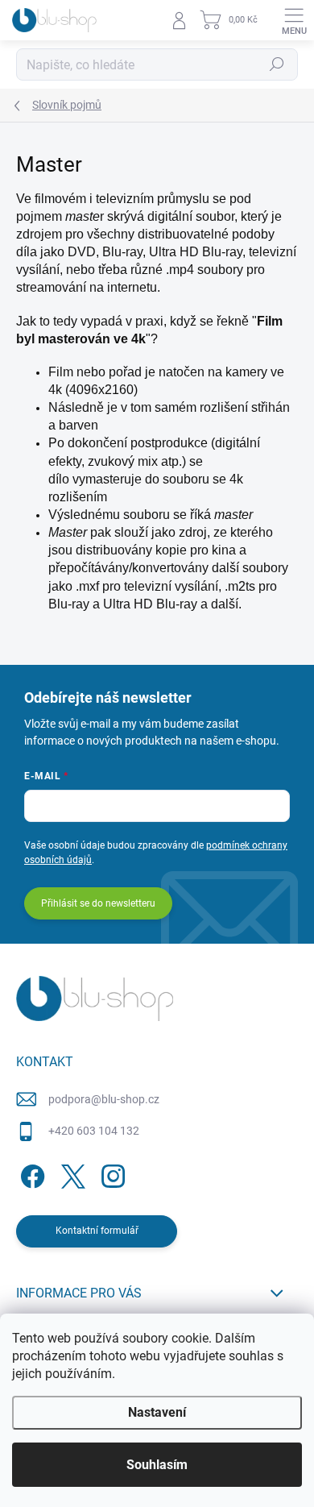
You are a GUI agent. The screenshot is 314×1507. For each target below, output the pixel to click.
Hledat (276, 64)
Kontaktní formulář (97, 1230)
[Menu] (294, 20)
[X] (70, 1174)
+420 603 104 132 (93, 1130)
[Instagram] (111, 1174)
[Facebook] (30, 1174)
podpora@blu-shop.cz (103, 1099)
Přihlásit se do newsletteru (98, 903)
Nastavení (157, 1412)
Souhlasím (157, 1464)
